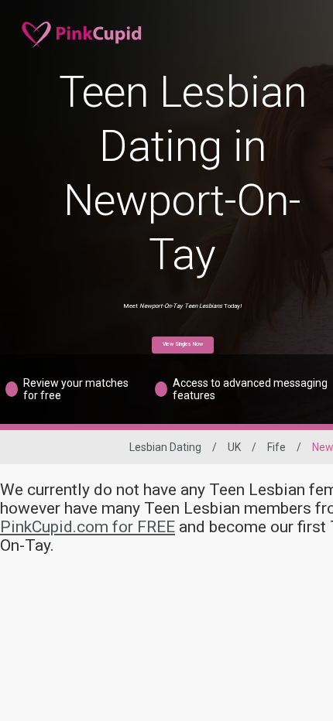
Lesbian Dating (165, 447)
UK (234, 447)
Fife (276, 447)
